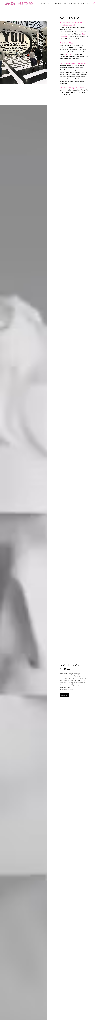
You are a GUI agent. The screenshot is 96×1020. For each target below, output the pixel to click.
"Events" (76, 38)
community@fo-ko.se (72, 58)
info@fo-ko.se (64, 83)
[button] (94, 3)
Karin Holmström (65, 29)
